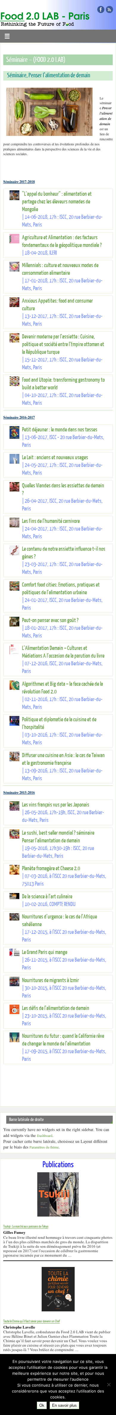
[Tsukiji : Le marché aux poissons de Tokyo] (58, 1215)
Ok (41, 1405)
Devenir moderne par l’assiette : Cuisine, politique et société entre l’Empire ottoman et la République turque (63, 344)
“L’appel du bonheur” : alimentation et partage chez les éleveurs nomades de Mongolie (57, 202)
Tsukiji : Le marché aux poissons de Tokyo (25, 1226)
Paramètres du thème (44, 1147)
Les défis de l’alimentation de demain (55, 1008)
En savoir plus (64, 1405)
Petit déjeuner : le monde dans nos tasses (59, 430)
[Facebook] (100, 9)
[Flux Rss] (109, 9)
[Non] (109, 1384)
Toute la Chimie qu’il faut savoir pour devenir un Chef (31, 1321)
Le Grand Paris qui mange (44, 952)
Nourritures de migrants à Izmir (50, 980)
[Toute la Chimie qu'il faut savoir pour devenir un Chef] (58, 1310)
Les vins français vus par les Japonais (55, 805)
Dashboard (44, 1135)
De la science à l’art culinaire (47, 897)
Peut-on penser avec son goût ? (50, 620)
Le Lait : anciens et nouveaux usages (55, 457)
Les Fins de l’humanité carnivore (51, 521)
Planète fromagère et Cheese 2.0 (51, 868)
